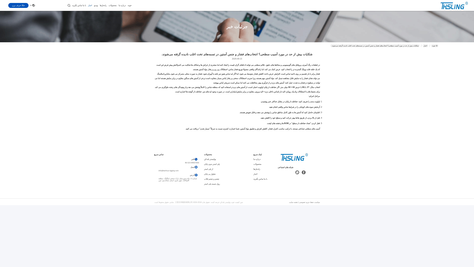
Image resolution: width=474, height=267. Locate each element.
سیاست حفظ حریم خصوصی (309, 202)
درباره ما (122, 5)
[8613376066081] (297, 172)
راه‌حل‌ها (103, 5)
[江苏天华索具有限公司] (454, 5)
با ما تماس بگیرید (79, 5)
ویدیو (96, 5)
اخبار (90, 5)
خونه (130, 5)
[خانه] (294, 160)
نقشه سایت (293, 202)
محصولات (113, 5)
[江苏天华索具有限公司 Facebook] (303, 172)
